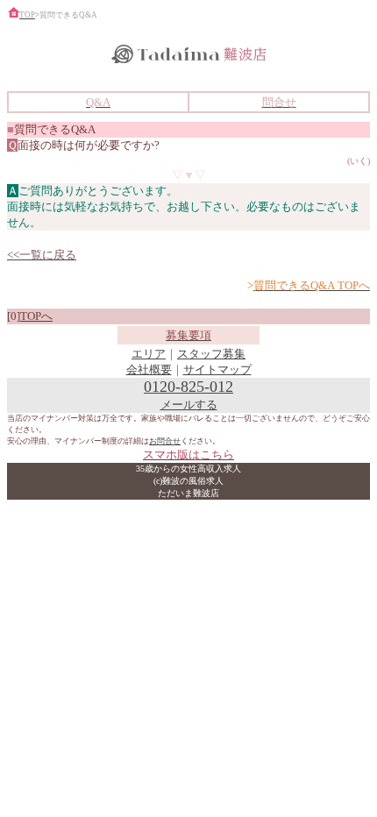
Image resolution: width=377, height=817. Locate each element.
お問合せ (165, 441)
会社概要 (149, 369)
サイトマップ (217, 369)
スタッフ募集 (211, 353)
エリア (149, 353)
